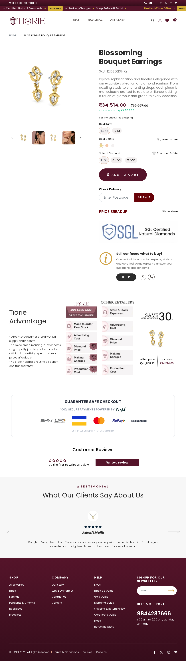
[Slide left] (12, 138)
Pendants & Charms (22, 602)
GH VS (116, 160)
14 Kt (104, 131)
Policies (87, 652)
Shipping (127, 117)
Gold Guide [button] (170, 139)
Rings (12, 591)
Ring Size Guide (103, 591)
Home (13, 35)
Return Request (104, 626)
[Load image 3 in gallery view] (53, 137)
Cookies (101, 652)
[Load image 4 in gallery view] (68, 137)
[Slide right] (80, 138)
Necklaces (15, 608)
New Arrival (96, 20)
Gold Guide (101, 596)
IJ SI (104, 160)
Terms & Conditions (66, 652)
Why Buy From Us (63, 591)
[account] (160, 20)
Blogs (97, 620)
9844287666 (154, 613)
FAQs (97, 585)
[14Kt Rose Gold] (107, 146)
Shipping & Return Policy (109, 608)
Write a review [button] (117, 462)
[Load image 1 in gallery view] (23, 137)
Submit (144, 197)
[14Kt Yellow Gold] (101, 146)
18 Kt (117, 131)
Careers (57, 602)
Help (126, 277)
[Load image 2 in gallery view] (38, 137)
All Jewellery (16, 585)
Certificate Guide (105, 614)
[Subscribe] (171, 590)
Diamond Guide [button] (167, 153)
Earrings (14, 596)
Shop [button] (76, 20)
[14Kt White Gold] (113, 146)
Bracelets (15, 614)
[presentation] (12, 532)
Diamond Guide (104, 602)
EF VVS (131, 160)
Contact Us (59, 596)
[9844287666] (143, 277)
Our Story (117, 20)
